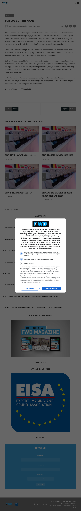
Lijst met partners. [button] (48, 273)
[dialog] (40, 255)
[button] (40, 263)
